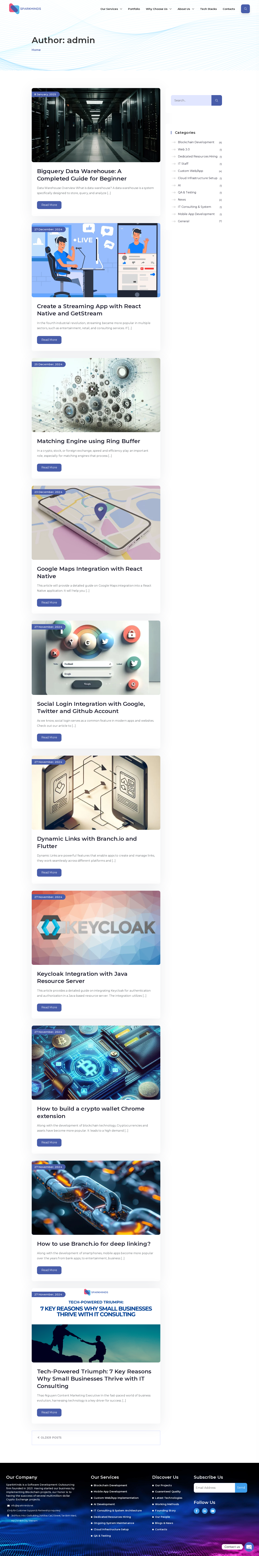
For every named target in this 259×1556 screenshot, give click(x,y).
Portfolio (134, 9)
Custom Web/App (199, 171)
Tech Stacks (208, 9)
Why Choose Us (156, 9)
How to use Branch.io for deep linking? (94, 1243)
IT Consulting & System (199, 206)
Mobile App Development (199, 214)
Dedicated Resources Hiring (199, 156)
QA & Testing (199, 192)
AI (199, 185)
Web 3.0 (199, 149)
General (199, 221)
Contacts (229, 9)
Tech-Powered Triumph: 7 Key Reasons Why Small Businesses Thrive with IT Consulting (94, 1378)
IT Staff (199, 163)
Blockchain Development (199, 142)
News (199, 199)
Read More (49, 205)
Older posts (51, 1437)
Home (36, 50)
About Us (184, 9)
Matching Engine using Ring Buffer (88, 441)
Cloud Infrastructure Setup (199, 178)
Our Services (109, 9)
